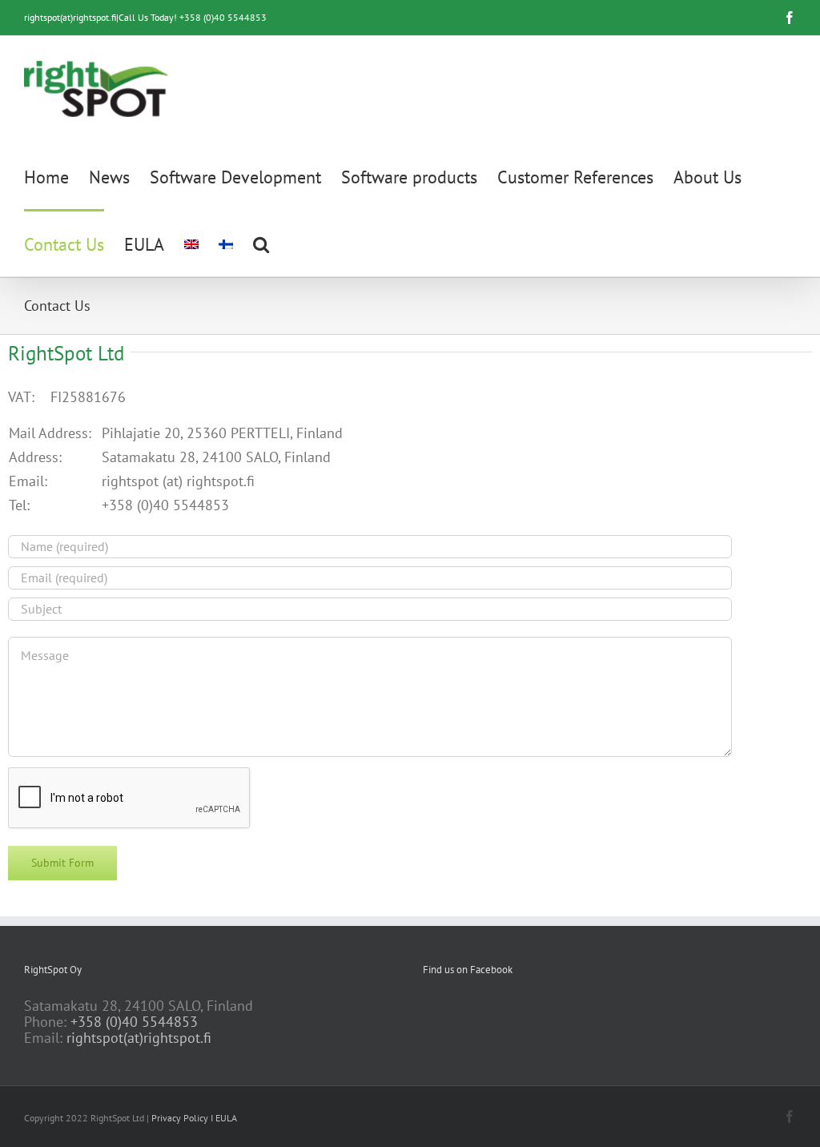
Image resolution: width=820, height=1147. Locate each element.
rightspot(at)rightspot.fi (138, 1037)
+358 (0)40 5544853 (134, 1021)
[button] (261, 242)
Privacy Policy (179, 1118)
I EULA (224, 1118)
